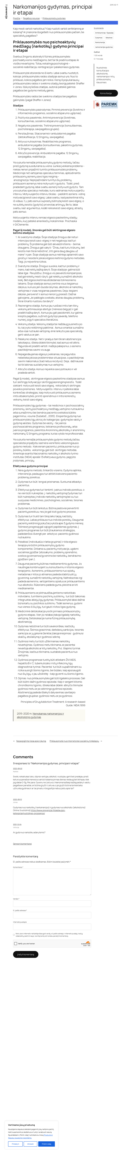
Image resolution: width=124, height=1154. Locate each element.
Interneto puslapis (20, 922)
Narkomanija (100, 42)
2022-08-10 (17, 799)
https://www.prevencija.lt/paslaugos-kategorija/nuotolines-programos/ (39, 812)
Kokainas (109, 37)
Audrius (97, 52)
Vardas (16, 899)
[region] (31, 1135)
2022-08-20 (17, 768)
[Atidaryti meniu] (6, 5)
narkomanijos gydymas (104, 47)
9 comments (98, 28)
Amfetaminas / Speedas (104, 33)
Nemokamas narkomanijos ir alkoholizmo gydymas (40, 715)
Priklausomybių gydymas (54, 18)
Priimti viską (46, 1144)
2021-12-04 (17, 824)
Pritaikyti (15, 1144)
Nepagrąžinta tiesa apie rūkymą (31, 741)
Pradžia (16, 18)
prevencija (6, 13)
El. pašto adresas (20, 910)
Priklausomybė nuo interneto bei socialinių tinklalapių (74, 741)
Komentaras (18, 867)
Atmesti (30, 1144)
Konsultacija (106, 93)
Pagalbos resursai (31, 18)
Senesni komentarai (22, 843)
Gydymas (98, 37)
